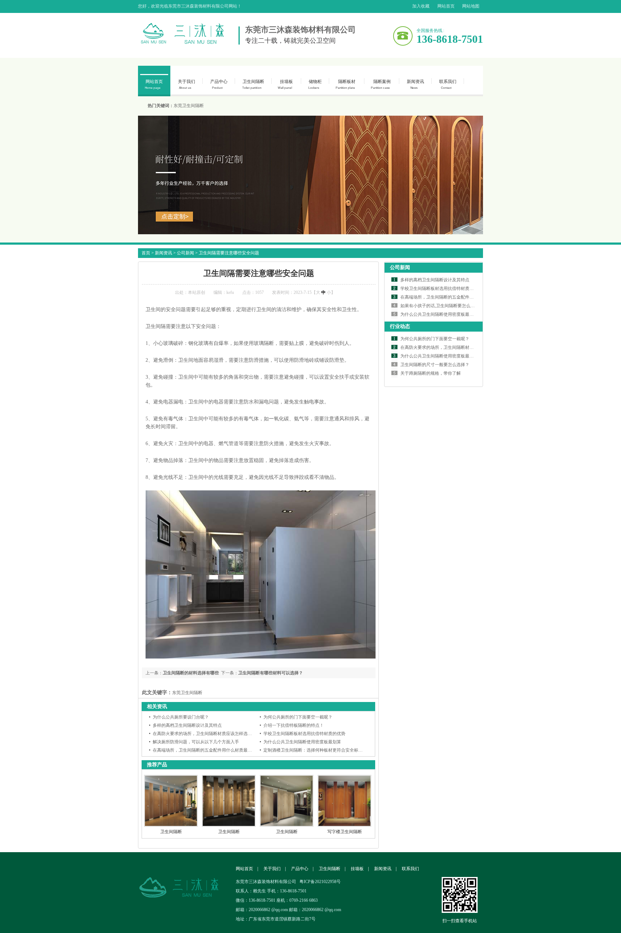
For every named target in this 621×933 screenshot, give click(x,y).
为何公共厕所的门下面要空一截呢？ (297, 717)
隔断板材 (345, 84)
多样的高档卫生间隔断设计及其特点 (187, 725)
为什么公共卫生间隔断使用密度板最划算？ (441, 314)
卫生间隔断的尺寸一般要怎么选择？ (434, 364)
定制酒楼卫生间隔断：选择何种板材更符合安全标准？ (315, 750)
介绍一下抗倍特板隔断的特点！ (293, 725)
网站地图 (470, 6)
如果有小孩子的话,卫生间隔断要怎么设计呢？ (444, 305)
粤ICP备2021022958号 (320, 881)
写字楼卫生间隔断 (344, 831)
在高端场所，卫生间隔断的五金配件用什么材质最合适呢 (207, 750)
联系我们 (447, 84)
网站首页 (446, 6)
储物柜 (315, 84)
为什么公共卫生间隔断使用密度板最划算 (302, 741)
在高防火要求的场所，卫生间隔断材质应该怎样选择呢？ (207, 733)
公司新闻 (185, 252)
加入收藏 (420, 6)
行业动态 (400, 326)
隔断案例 (380, 84)
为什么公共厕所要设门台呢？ (181, 717)
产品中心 (218, 84)
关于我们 (186, 84)
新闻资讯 (415, 84)
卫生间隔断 (253, 84)
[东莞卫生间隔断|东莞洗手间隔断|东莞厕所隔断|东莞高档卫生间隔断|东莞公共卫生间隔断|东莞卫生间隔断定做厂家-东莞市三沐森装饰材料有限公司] (189, 34)
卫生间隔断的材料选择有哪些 (191, 672)
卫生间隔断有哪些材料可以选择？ (270, 672)
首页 (146, 252)
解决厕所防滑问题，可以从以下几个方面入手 (196, 741)
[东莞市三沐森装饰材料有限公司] (184, 876)
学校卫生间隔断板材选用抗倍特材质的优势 (304, 733)
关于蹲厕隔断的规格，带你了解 (430, 373)
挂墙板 (285, 84)
